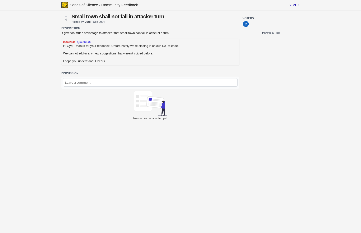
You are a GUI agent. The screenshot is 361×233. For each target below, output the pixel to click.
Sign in (294, 5)
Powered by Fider (271, 32)
